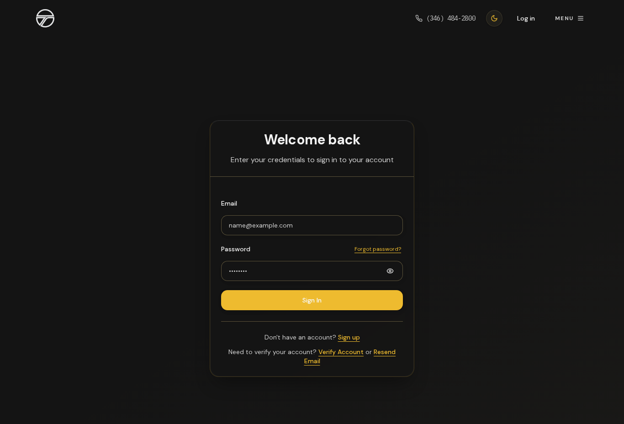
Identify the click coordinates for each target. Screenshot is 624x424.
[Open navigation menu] (45, 18)
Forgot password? (377, 249)
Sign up (349, 337)
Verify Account (341, 352)
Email (229, 203)
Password (235, 249)
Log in (526, 18)
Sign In (312, 300)
